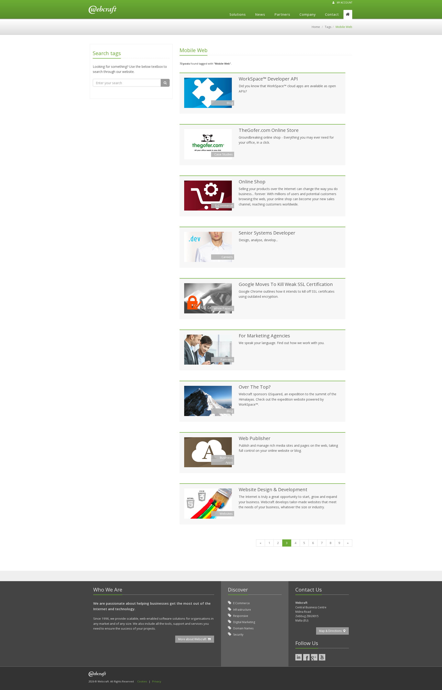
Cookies (142, 681)
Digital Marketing (244, 622)
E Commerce (241, 603)
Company (308, 14)
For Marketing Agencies (264, 336)
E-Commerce (224, 205)
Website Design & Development (273, 489)
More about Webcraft (193, 639)
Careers (227, 257)
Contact (332, 14)
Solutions (238, 14)
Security (238, 634)
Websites (226, 514)
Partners (282, 14)
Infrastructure (242, 610)
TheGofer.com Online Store (269, 130)
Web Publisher (254, 438)
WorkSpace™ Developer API (268, 79)
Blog (230, 103)
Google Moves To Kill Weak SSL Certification (286, 284)
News (260, 14)
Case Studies (223, 154)
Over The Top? (254, 387)
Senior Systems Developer (267, 233)
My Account (344, 2)
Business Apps (226, 459)
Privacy (156, 681)
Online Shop (252, 181)
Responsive (240, 616)
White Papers (223, 308)
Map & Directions (331, 631)
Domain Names (243, 628)
